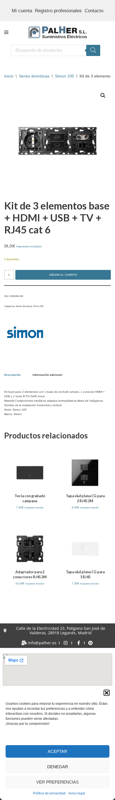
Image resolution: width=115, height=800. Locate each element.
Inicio (8, 76)
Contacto (94, 10)
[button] (106, 693)
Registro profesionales (58, 10)
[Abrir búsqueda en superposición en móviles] (55, 50)
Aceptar (57, 751)
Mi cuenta (22, 10)
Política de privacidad (49, 793)
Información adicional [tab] (47, 374)
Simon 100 (64, 76)
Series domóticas (34, 76)
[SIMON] (25, 333)
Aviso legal (76, 793)
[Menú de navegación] (6, 32)
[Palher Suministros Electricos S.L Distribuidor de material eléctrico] (57, 32)
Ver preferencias (57, 782)
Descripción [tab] (12, 374)
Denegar (57, 766)
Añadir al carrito (63, 274)
